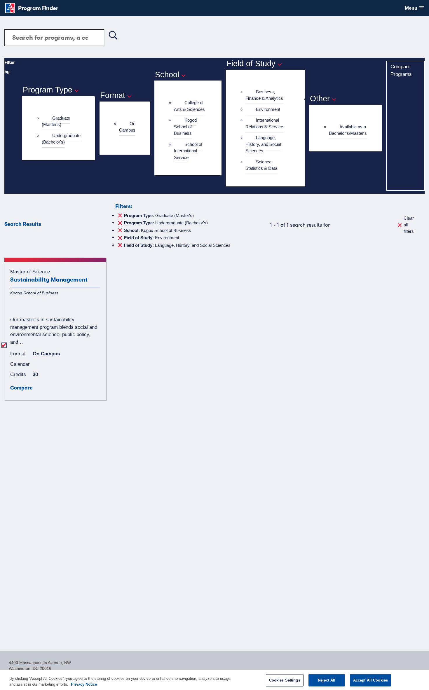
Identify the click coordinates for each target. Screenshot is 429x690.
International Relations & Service (264, 123)
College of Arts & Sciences (189, 106)
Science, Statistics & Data (261, 165)
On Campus (127, 127)
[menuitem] (61, 121)
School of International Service (188, 151)
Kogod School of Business (185, 127)
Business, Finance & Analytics (264, 95)
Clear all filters (409, 225)
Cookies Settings (284, 680)
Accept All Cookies (370, 680)
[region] (214, 680)
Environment (268, 109)
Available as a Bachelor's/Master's (348, 130)
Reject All (326, 680)
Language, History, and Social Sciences (263, 144)
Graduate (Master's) (56, 121)
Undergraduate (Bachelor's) (61, 139)
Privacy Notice (84, 684)
